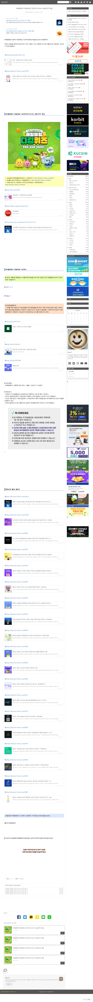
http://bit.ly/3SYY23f (13, 322)
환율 (78, 217)
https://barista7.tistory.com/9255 (17, 566)
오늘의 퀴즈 (11, 885)
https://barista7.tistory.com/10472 (17, 496)
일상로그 (78, 233)
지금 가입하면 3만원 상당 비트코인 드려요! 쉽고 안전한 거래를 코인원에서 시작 (24, 22)
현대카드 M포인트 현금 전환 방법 (76, 31)
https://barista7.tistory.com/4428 (15, 184)
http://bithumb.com (10, 29)
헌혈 (78, 195)
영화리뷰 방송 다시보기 (78, 184)
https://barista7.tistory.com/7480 (17, 646)
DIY (78, 229)
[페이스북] (19, 917)
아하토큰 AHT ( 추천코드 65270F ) (76, 98)
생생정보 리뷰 (78, 199)
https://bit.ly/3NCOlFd (13, 360)
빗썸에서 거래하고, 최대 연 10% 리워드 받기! (16, 33)
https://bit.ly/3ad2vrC (13, 344)
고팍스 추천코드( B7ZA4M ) (74, 80)
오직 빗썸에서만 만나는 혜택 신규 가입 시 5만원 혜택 (20, 31)
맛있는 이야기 (78, 231)
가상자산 (78, 208)
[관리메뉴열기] (90, 501)
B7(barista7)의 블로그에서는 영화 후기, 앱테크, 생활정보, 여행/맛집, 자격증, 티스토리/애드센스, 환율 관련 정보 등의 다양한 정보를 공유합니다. (32, 980)
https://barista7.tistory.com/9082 (17, 533)
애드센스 (78, 242)
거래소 (78, 206)
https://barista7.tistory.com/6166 (17, 744)
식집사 (78, 225)
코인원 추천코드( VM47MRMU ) (75, 91)
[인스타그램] (78, 363)
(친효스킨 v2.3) (13, 991)
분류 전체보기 (77, 176)
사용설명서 (78, 193)
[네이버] (43, 917)
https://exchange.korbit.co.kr (15, 55)
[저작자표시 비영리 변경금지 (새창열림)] (22, 878)
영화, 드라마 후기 (78, 180)
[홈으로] (75, 2)
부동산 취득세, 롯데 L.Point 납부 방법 (76, 29)
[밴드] (49, 917)
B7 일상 (78, 219)
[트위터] (25, 917)
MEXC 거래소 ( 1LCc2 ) (73, 87)
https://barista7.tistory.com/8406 (17, 727)
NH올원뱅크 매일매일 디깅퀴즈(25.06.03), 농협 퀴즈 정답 (15, 893)
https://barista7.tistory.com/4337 (17, 711)
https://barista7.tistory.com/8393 (17, 630)
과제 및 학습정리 (78, 251)
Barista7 (4, 2)
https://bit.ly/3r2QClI (13, 190)
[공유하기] (10, 879)
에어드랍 (78, 214)
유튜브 (78, 244)
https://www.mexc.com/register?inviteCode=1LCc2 (21, 222)
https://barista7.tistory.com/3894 (17, 679)
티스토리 (78, 240)
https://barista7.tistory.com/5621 (17, 695)
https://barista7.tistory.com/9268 (17, 582)
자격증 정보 (78, 249)
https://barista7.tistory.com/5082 (17, 792)
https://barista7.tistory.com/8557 (41, 180)
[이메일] (86, 363)
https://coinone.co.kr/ (10, 18)
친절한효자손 (7, 991)
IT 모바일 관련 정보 (78, 189)
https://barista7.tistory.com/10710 (17, 71)
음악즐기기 (78, 236)
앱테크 (78, 204)
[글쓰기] (84, 2)
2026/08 (78, 310)
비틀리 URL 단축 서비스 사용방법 (76, 39)
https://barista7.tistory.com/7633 (17, 549)
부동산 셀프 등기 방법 (73, 22)
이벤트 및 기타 (78, 212)
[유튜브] (82, 363)
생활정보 (78, 191)
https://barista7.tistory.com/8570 (44, 178)
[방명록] (81, 2)
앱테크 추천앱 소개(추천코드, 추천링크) (77, 11)
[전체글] (78, 2)
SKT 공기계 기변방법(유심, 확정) (75, 34)
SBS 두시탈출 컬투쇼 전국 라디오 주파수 (77, 24)
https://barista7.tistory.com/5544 (17, 776)
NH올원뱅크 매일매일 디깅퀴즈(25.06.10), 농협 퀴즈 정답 (15, 888)
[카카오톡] (31, 917)
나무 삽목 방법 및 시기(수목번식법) (76, 27)
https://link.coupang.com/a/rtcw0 (17, 206)
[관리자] (87, 2)
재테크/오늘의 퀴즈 (30, 12)
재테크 (6, 885)
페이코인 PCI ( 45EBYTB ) (74, 95)
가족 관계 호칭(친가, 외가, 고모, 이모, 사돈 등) (77, 19)
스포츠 (78, 197)
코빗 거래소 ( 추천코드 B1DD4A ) (75, 83)
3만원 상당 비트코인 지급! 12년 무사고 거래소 (18, 20)
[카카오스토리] (37, 917)
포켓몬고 (78, 223)
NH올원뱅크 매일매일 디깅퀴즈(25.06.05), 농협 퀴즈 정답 (15, 891)
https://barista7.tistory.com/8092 (17, 663)
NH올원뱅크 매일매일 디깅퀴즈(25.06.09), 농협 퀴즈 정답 (15, 889)
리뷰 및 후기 (78, 221)
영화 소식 (78, 182)
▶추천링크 (70, 81)
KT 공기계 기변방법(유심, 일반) (75, 36)
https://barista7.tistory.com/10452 (17, 515)
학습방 (78, 247)
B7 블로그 (78, 238)
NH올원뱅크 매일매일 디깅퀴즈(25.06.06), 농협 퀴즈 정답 (34, 8)
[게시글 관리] (12, 879)
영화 (78, 178)
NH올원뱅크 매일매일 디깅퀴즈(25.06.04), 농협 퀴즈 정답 (15, 892)
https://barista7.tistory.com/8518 (17, 614)
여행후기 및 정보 (78, 227)
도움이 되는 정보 (78, 187)
